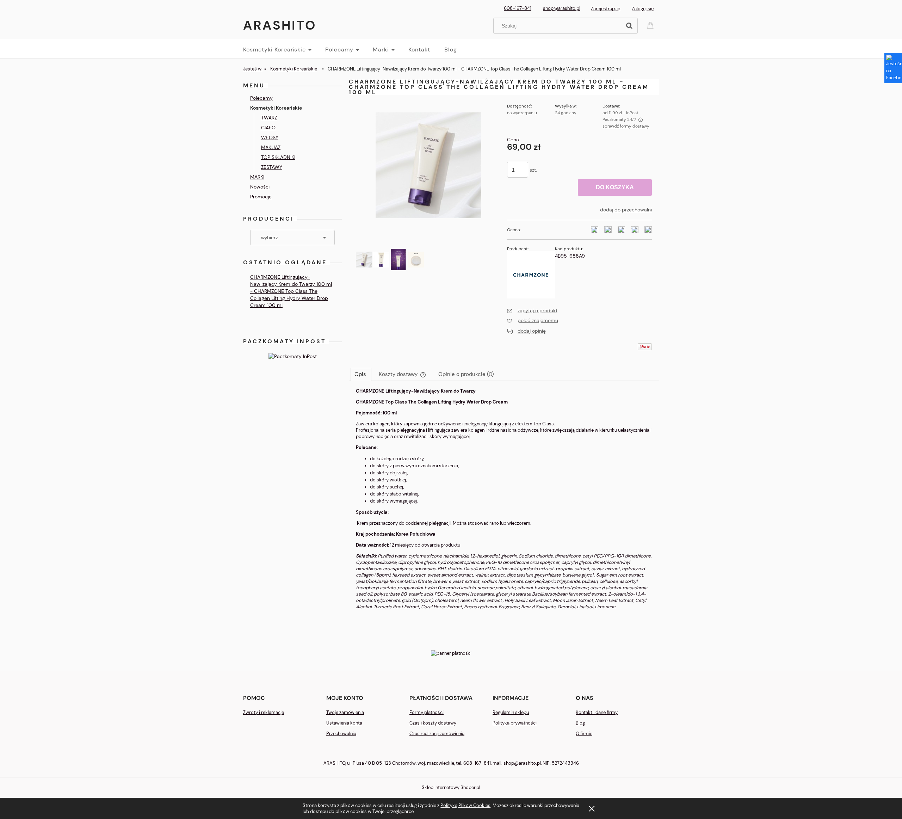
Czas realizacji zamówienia (436, 734)
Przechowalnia (341, 734)
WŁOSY (269, 137)
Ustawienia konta (344, 723)
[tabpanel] (504, 505)
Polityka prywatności (515, 723)
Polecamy (261, 98)
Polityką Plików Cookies (465, 805)
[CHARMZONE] (531, 274)
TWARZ (269, 118)
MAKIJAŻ (270, 147)
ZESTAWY (271, 167)
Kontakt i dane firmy (597, 712)
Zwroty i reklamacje (263, 712)
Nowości (260, 187)
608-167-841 (517, 8)
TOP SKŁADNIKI (278, 157)
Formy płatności (426, 712)
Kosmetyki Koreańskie (276, 108)
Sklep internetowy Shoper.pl (451, 787)
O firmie (584, 734)
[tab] (361, 374)
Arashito (279, 25)
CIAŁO (268, 127)
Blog (580, 723)
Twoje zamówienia (345, 712)
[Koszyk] (651, 25)
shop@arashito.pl (561, 8)
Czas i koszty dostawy (432, 723)
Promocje (261, 196)
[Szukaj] (629, 26)
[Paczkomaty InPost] (292, 355)
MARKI (257, 177)
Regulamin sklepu (511, 712)
